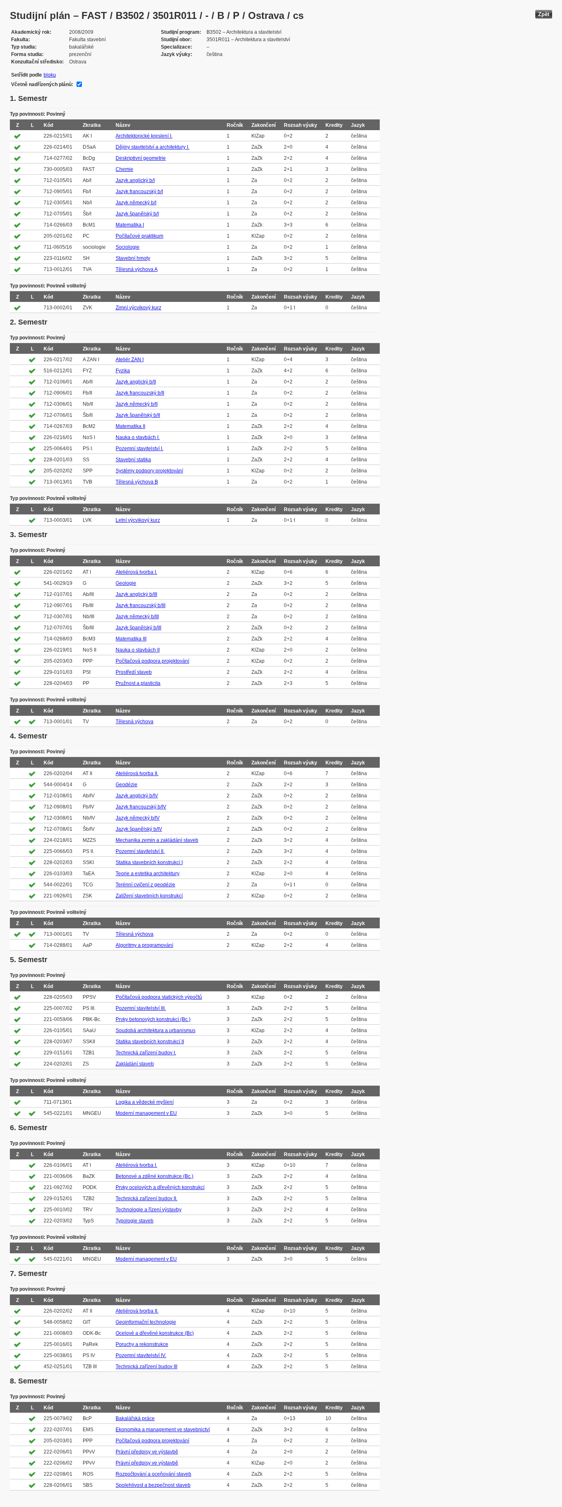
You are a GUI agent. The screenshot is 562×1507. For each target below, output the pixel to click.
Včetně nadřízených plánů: (42, 84)
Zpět (543, 14)
